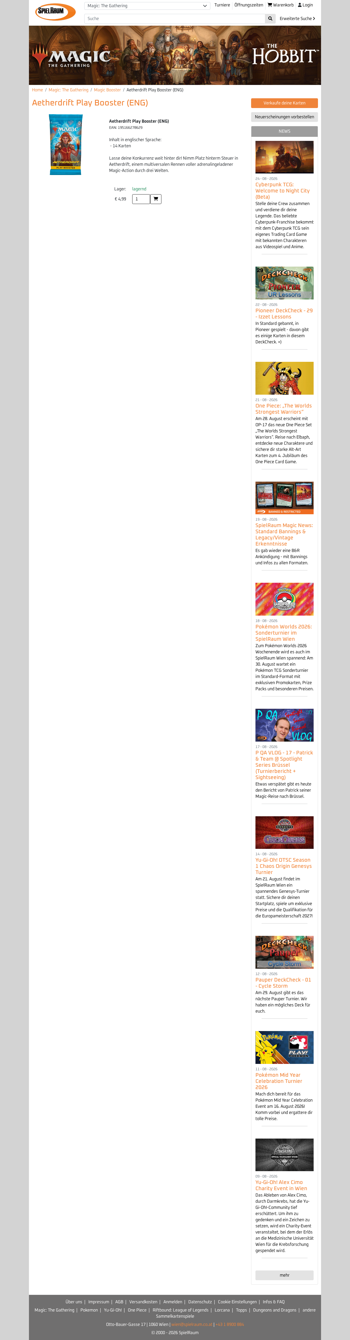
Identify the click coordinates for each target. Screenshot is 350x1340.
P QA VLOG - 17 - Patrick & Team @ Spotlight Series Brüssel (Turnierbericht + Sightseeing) (284, 765)
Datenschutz (200, 1302)
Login (308, 5)
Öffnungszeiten (248, 5)
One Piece (137, 1310)
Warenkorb (283, 5)
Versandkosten (143, 1302)
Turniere (222, 5)
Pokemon (89, 1310)
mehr (285, 1275)
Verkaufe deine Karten (284, 103)
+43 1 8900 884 (229, 1325)
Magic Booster (107, 90)
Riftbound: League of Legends (181, 1310)
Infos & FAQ (274, 1302)
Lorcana (222, 1310)
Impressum (98, 1302)
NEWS (284, 131)
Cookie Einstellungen (237, 1302)
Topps (241, 1310)
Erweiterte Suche (296, 19)
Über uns (74, 1302)
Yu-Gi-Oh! (113, 1310)
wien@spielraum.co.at (191, 1325)
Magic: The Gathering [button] (107, 6)
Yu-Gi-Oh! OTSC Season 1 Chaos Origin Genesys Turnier (283, 866)
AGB (119, 1302)
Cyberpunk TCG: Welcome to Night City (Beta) (282, 191)
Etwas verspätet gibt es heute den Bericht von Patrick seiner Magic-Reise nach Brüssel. (283, 790)
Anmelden (172, 1302)
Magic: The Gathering (68, 90)
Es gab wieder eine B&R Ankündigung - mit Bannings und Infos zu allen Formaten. (281, 557)
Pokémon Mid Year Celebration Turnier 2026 (278, 1081)
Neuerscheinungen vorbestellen (284, 117)
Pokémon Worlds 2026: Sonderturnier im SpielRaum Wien (283, 633)
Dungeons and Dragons (274, 1310)
